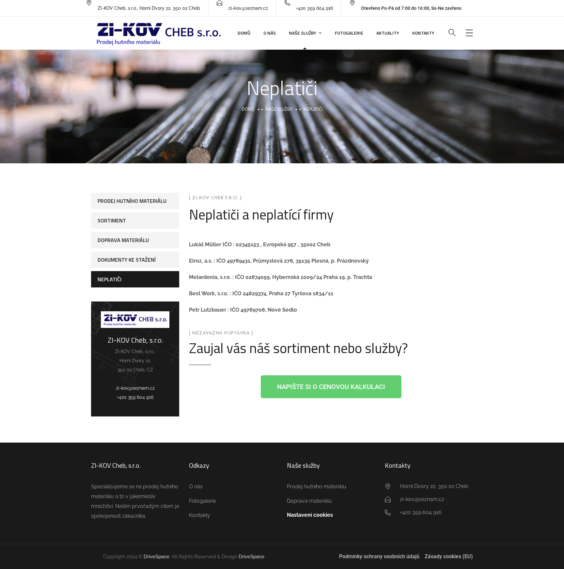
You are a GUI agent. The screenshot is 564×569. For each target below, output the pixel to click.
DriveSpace (156, 557)
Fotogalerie (349, 32)
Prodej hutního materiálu (132, 201)
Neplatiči (109, 279)
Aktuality (387, 32)
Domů (244, 32)
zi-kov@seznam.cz (135, 388)
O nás (269, 32)
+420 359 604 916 (135, 397)
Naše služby (302, 32)
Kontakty (423, 32)
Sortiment (112, 220)
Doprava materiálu (123, 240)
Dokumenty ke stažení (127, 260)
